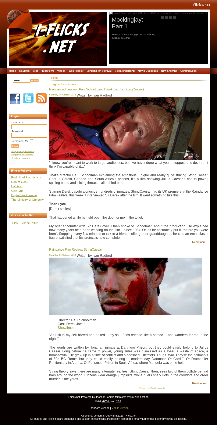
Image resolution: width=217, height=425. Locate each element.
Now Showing (169, 70)
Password (17, 131)
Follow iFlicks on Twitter (24, 223)
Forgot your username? (22, 154)
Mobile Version (120, 408)
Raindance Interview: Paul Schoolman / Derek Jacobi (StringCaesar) (96, 89)
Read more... (200, 242)
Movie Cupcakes (148, 70)
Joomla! (100, 397)
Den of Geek (19, 182)
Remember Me (20, 141)
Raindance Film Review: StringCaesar (75, 249)
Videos (61, 70)
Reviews (24, 70)
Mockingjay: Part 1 (127, 23)
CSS (118, 401)
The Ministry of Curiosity (28, 199)
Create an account (20, 158)
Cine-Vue (17, 190)
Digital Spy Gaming (24, 195)
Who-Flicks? (76, 70)
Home (12, 70)
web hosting (142, 397)
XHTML (106, 401)
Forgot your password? (22, 151)
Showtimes (66, 328)
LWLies (16, 186)
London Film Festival (99, 70)
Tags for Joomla (157, 388)
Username (17, 122)
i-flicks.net (200, 5)
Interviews (48, 70)
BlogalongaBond (125, 70)
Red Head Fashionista (26, 177)
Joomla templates (116, 397)
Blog (35, 70)
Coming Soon (188, 70)
